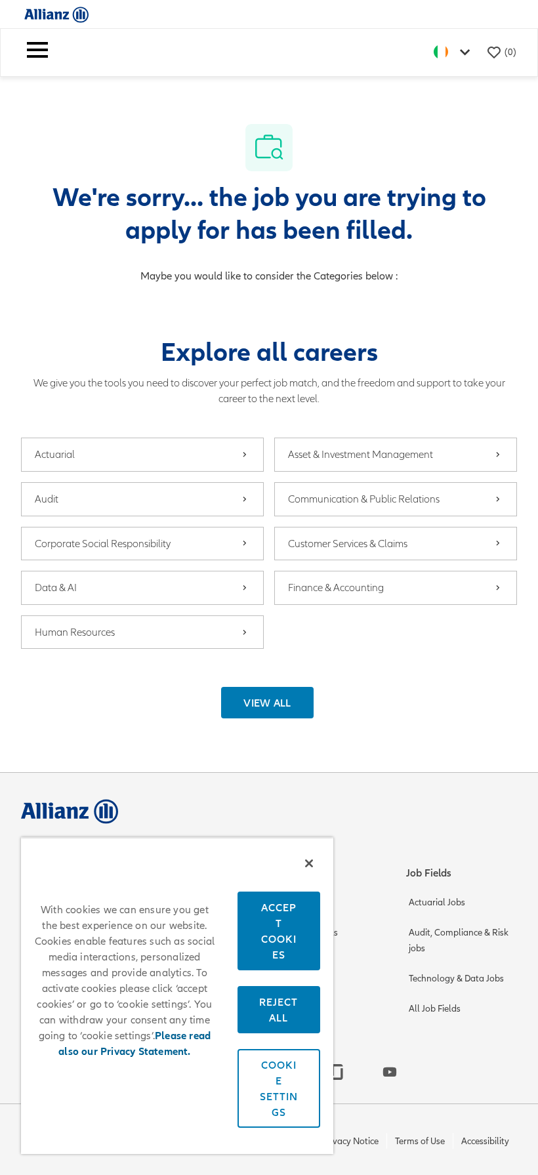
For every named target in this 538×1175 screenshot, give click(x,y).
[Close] (309, 863)
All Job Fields (435, 1008)
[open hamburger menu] (37, 52)
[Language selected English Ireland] (455, 52)
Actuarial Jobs (437, 902)
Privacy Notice (350, 1141)
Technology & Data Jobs (456, 978)
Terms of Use (420, 1141)
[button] (267, 702)
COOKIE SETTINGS (279, 1088)
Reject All (278, 1009)
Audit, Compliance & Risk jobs (458, 940)
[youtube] (389, 1072)
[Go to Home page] (56, 14)
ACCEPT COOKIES (279, 930)
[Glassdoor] (337, 1072)
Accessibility (485, 1141)
